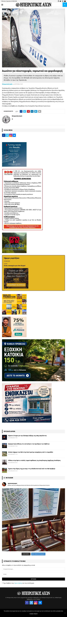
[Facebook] (27, 602)
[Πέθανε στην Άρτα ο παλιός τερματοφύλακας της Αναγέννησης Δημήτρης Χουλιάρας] (4, 462)
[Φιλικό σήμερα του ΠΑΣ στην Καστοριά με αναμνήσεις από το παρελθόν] (4, 453)
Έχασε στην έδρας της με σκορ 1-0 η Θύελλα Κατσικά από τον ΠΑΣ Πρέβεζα (31, 468)
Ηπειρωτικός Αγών (7, 84)
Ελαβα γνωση (34, 614)
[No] (65, 613)
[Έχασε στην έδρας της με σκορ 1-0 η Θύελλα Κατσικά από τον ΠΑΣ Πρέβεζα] (4, 470)
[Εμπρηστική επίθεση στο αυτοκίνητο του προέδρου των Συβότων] (4, 445)
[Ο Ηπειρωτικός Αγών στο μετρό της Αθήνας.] (33, 519)
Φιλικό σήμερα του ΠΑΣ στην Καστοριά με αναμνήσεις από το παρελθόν (30, 452)
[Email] (40, 602)
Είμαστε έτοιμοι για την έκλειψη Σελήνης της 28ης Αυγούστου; (27, 435)
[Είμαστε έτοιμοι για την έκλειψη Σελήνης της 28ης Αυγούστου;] (4, 437)
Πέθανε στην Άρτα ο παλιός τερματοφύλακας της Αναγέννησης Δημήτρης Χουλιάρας (34, 460)
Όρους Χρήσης (18, 583)
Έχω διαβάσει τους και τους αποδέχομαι (18, 583)
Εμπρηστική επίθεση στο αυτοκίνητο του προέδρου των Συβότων (29, 444)
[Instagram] (36, 602)
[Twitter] (31, 602)
